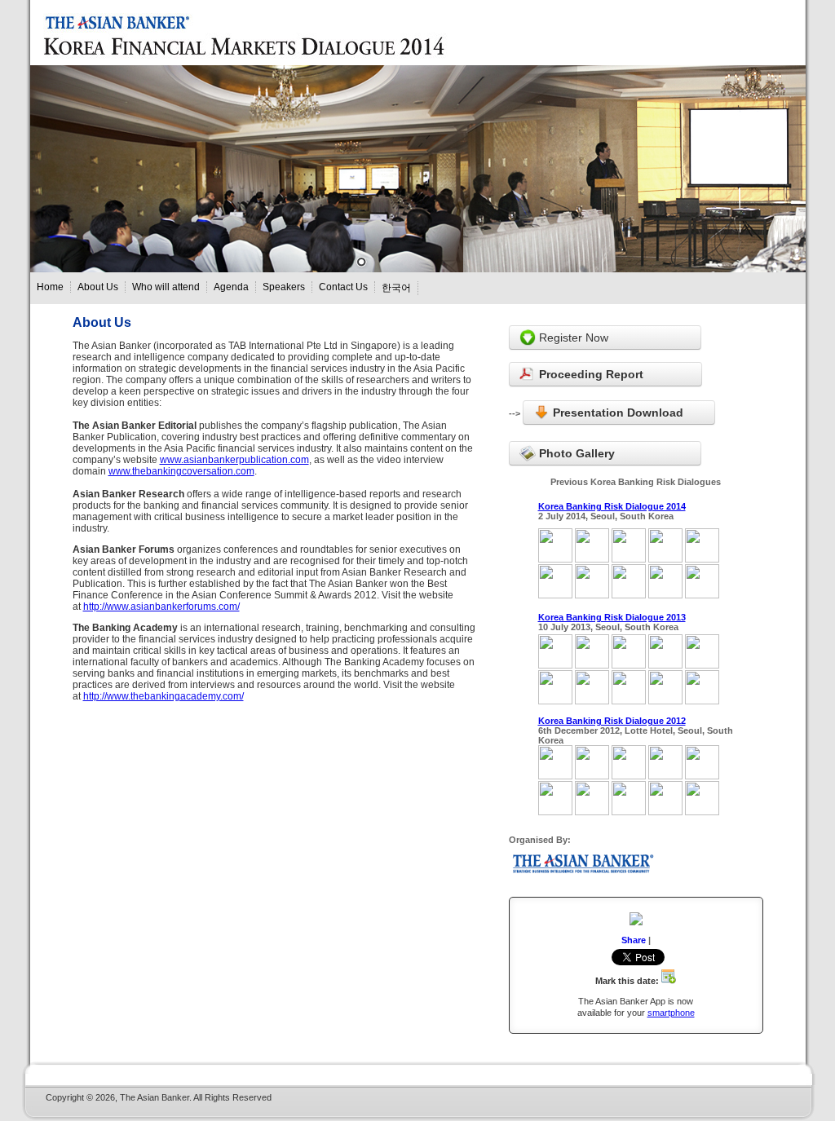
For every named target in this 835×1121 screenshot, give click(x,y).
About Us (97, 287)
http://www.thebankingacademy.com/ (163, 696)
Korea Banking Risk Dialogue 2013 (612, 617)
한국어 (396, 287)
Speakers (284, 287)
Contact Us (343, 287)
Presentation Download (616, 412)
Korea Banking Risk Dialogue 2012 (612, 721)
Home (50, 287)
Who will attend (166, 287)
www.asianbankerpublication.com (234, 460)
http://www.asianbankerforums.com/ (161, 606)
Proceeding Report (589, 374)
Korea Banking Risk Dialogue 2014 (612, 506)
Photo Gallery (575, 453)
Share (633, 940)
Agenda (231, 287)
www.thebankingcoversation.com (181, 471)
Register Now (572, 337)
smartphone (671, 1012)
